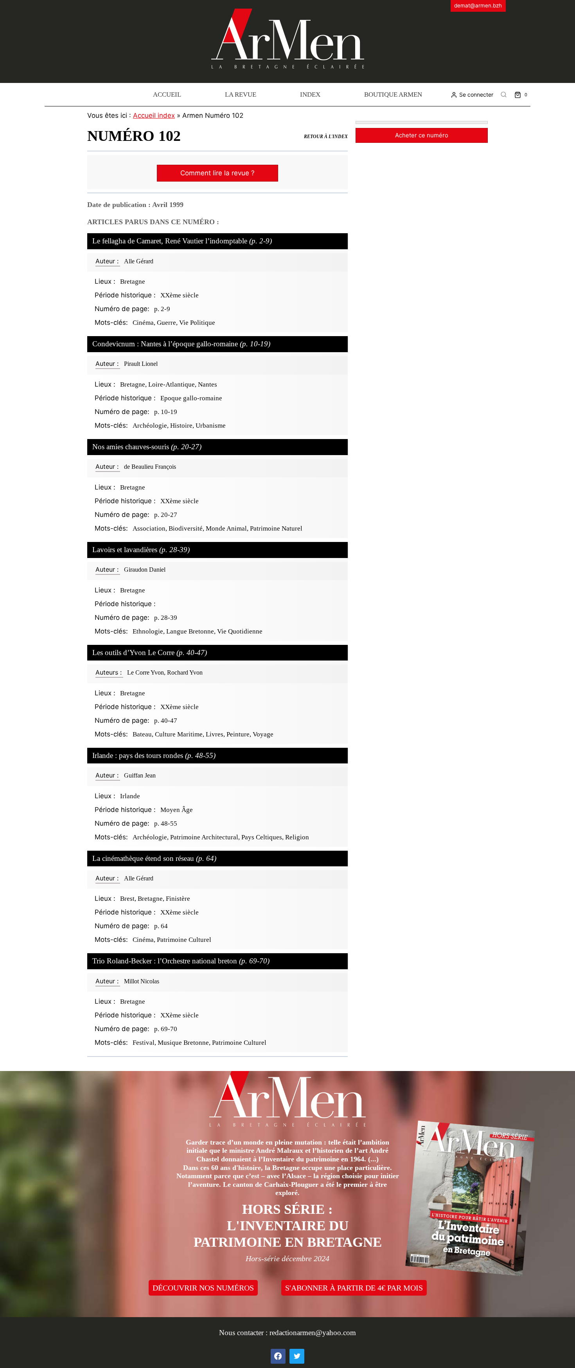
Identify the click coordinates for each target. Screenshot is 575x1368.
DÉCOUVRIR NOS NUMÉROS (203, 1287)
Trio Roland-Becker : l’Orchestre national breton (181, 961)
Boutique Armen (393, 94)
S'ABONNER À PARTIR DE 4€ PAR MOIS (354, 1287)
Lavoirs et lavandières (141, 549)
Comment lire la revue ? (217, 173)
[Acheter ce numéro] (421, 122)
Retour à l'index (326, 136)
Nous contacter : (244, 1332)
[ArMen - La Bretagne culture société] (287, 38)
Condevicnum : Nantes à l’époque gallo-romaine (181, 344)
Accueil (167, 94)
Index (310, 94)
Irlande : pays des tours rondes (154, 755)
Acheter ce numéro (421, 135)
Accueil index (154, 115)
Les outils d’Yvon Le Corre (149, 652)
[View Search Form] (503, 94)
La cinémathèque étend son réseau (154, 858)
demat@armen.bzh (478, 5)
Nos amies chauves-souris (146, 447)
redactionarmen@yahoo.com (313, 1332)
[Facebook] (278, 1356)
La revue (240, 94)
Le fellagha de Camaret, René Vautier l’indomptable (182, 241)
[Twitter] (296, 1356)
